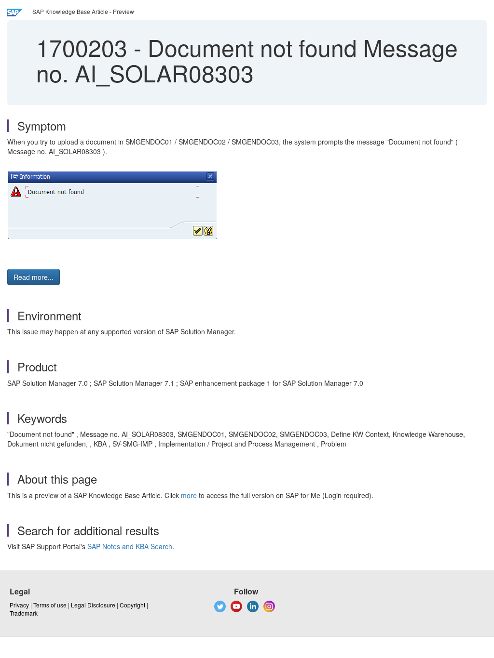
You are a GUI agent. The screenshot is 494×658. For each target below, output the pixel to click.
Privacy (19, 605)
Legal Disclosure (93, 605)
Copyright (132, 605)
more (189, 495)
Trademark (24, 613)
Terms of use (50, 605)
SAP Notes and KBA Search (129, 546)
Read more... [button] (34, 277)
